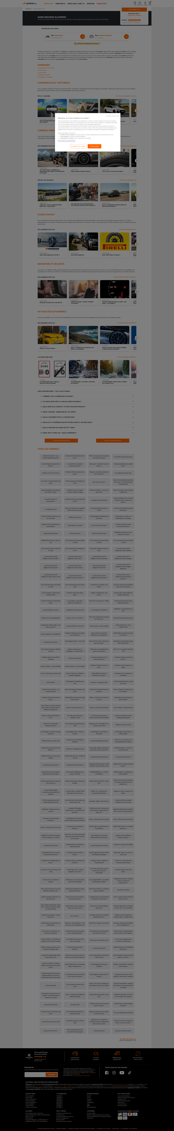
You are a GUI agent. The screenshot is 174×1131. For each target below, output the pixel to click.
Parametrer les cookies (78, 146)
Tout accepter (94, 146)
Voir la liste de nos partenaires (66, 141)
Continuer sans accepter (112, 115)
